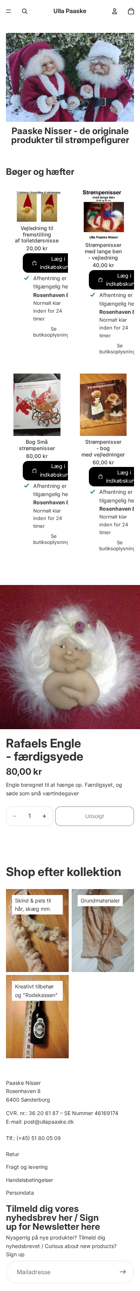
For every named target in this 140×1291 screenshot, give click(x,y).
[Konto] (114, 11)
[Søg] (24, 11)
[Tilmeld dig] (123, 1272)
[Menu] (8, 11)
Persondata (20, 1192)
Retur (12, 1154)
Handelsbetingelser (29, 1179)
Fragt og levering (27, 1167)
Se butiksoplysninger (53, 332)
